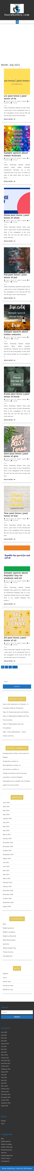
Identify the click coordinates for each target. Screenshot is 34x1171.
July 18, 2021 (10, 101)
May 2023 (6, 810)
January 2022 (7, 838)
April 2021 (6, 874)
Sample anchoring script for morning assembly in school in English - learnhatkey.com (15, 777)
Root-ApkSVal (7, 765)
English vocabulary (9, 932)
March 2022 (7, 834)
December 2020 (8, 890)
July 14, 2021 (10, 399)
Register (5, 973)
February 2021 (7, 882)
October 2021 (7, 850)
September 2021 (8, 854)
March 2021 (7, 878)
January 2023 (7, 818)
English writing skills (9, 936)
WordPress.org (8, 989)
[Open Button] (17, 22)
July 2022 (6, 822)
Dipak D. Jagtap (21, 101)
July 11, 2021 (10, 643)
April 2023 (6, 814)
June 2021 (6, 866)
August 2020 (7, 906)
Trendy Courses (8, 952)
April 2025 (6, 806)
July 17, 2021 (10, 220)
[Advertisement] (17, 42)
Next (15, 667)
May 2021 (6, 870)
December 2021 (8, 842)
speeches (6, 944)
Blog (4, 924)
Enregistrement (8, 753)
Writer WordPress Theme (11, 1168)
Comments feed (8, 985)
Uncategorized (7, 956)
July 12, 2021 (10, 518)
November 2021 (8, 846)
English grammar (8, 928)
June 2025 (6, 802)
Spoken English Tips (9, 948)
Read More (8, 119)
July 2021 (6, 862)
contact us (15, 761)
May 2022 (6, 826)
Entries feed (7, 981)
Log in (5, 977)
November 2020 (8, 894)
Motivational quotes (9, 940)
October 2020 (7, 898)
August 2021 (7, 858)
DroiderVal (6, 761)
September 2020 (8, 902)
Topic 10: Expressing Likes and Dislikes (16, 712)
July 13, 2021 (10, 459)
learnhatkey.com (17, 14)
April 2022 (6, 830)
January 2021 (7, 886)
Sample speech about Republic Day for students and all (16, 575)
